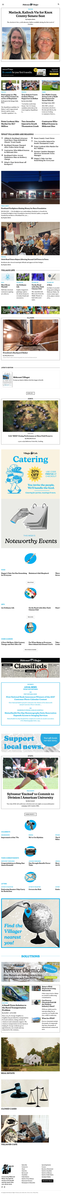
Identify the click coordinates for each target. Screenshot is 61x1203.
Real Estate (8, 1073)
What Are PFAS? (48, 1018)
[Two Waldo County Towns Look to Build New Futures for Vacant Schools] (51, 85)
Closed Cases (9, 1109)
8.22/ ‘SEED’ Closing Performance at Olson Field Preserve (30, 436)
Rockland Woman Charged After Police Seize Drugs (15, 146)
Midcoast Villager (21, 377)
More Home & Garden (30, 649)
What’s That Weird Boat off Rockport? (15, 163)
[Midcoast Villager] (7, 379)
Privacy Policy (35, 1192)
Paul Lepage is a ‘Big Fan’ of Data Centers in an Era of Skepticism (9, 96)
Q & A (2, 282)
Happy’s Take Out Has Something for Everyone (44, 159)
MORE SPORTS (30, 814)
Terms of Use (29, 1192)
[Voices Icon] (30, 825)
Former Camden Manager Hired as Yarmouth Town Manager (44, 153)
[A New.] (53, 277)
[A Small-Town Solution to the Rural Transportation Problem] (15, 993)
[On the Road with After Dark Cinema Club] (38, 277)
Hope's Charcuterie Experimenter (19, 353)
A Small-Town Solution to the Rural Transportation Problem (14, 1008)
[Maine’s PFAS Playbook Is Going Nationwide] (36, 988)
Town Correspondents (10, 858)
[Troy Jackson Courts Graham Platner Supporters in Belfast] (30, 85)
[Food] (30, 558)
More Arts (30, 617)
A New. (49, 285)
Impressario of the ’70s (10, 837)
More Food (30, 582)
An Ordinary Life (7, 608)
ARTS (3, 604)
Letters (4, 884)
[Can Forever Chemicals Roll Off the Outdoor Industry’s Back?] (36, 1002)
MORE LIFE (30, 393)
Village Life (19, 282)
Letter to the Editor (7, 887)
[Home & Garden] (30, 628)
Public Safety (5, 206)
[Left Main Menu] (3, 4)
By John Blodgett (8, 355)
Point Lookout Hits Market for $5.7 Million (10, 124)
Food (3, 570)
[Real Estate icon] (30, 1054)
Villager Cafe (9, 1145)
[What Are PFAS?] (36, 1020)
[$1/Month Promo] (30, 72)
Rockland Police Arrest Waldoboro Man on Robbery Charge (15, 157)
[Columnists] (30, 851)
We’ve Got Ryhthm (36, 837)
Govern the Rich (35, 889)
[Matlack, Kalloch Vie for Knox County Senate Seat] (30, 43)
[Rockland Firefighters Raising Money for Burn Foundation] (30, 187)
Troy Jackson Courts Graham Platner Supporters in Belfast (30, 96)
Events (30, 399)
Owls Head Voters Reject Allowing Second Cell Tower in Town (24, 259)
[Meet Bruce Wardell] (7, 277)
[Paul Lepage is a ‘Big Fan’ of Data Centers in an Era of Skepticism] (10, 85)
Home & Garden (7, 639)
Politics (30, 9)
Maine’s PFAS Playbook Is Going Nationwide (49, 988)
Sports (30, 756)
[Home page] (30, 4)
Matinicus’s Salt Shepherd (39, 573)
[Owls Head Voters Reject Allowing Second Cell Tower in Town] (30, 238)
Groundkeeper (5, 835)
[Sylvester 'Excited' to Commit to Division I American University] (30, 773)
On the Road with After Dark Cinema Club (38, 287)
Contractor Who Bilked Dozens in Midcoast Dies (50, 124)
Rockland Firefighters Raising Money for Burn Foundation (23, 208)
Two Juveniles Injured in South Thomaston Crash (30, 124)
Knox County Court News (44, 138)
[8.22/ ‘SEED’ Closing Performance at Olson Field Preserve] (30, 416)
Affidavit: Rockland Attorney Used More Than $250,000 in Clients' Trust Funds (16, 140)
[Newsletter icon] (30, 1129)
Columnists (5, 832)
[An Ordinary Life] (22, 277)
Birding (31, 835)
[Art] (30, 593)
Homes (44, 92)
